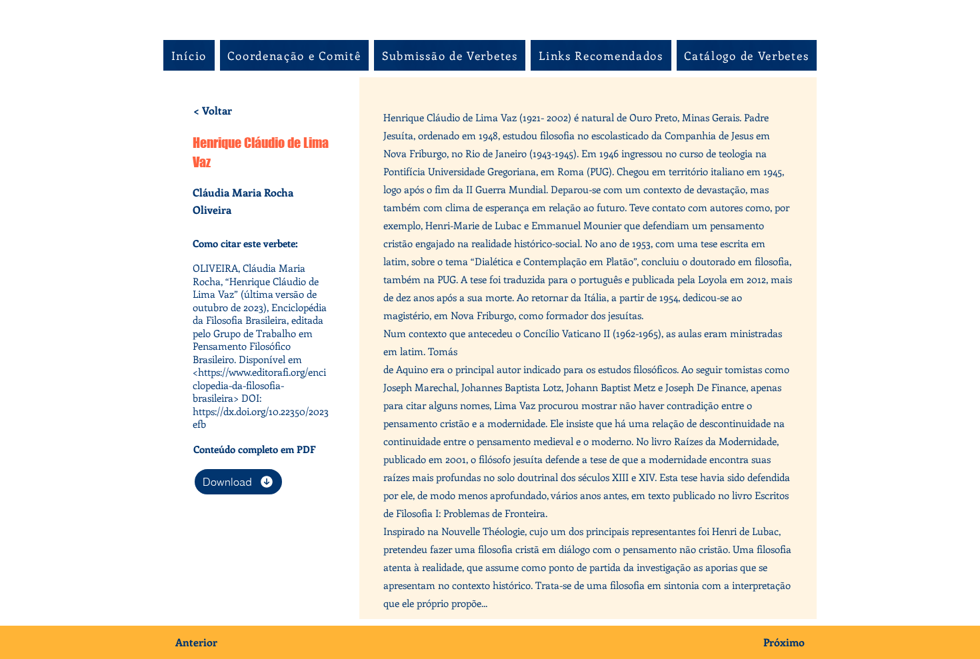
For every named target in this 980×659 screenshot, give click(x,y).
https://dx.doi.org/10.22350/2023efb (261, 417)
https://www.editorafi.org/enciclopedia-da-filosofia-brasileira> (259, 384)
